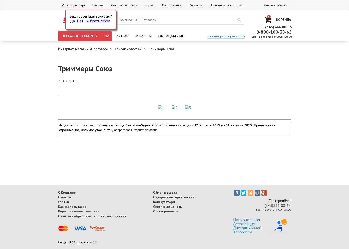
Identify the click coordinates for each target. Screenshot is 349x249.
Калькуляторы (164, 202)
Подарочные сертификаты (174, 197)
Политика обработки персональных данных (92, 216)
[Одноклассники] (250, 193)
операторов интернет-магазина (135, 130)
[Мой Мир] (257, 193)
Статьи (63, 202)
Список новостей (128, 49)
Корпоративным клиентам (79, 211)
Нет (80, 20)
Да (72, 20)
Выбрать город (97, 20)
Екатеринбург (74, 5)
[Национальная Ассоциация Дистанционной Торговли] (262, 233)
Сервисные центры (168, 206)
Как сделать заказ (72, 206)
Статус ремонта (165, 211)
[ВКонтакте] (237, 193)
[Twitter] (243, 193)
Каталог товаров (80, 35)
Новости (143, 36)
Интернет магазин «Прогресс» (83, 49)
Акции (122, 36)
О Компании (67, 192)
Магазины (196, 5)
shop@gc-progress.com (226, 36)
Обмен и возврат (166, 192)
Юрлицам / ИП (170, 36)
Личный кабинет (275, 5)
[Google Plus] (264, 193)
